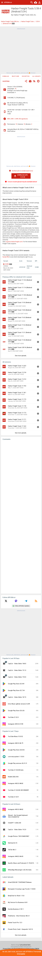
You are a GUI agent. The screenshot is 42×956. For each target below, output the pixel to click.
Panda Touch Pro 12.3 (15, 922)
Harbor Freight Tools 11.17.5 (17, 413)
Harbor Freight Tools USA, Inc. (25, 15)
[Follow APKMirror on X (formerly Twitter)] (6, 601)
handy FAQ (6, 257)
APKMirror (8, 2)
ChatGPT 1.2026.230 (14, 823)
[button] (26, 81)
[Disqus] (21, 517)
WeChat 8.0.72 (12, 843)
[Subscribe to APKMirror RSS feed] (36, 601)
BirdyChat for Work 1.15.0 (16, 896)
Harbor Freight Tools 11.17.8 (17, 406)
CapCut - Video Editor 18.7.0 (17, 697)
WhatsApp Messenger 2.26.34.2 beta (19, 870)
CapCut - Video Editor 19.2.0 (17, 829)
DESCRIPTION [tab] (25, 76)
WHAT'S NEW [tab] (15, 76)
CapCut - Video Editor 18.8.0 (17, 663)
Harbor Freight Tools (27, 21)
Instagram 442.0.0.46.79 (15, 743)
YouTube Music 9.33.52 (15, 736)
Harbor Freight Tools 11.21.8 (17, 372)
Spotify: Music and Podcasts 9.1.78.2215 (21, 863)
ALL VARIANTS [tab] (36, 76)
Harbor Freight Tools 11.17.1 (17, 419)
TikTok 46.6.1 (12, 850)
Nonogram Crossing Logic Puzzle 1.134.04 (21, 889)
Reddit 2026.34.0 (13, 777)
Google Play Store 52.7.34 (16, 690)
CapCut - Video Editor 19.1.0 (17, 670)
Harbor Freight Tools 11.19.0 (17, 386)
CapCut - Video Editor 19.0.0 (17, 677)
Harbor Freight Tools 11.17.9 (17, 399)
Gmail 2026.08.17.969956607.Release (20, 882)
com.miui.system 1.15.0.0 (16, 756)
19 (16, 124)
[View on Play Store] (30, 81)
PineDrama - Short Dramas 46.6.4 (18, 916)
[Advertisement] (21, 51)
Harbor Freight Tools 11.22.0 (17, 366)
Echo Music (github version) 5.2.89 (19, 704)
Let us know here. (25, 945)
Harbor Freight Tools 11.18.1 (17, 392)
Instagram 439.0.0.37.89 (15, 724)
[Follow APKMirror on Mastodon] (16, 601)
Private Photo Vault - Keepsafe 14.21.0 (20, 929)
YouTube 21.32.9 (13, 797)
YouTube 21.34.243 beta (15, 770)
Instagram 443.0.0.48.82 (15, 783)
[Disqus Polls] (21, 466)
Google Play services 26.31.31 (17, 763)
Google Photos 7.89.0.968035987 (18, 836)
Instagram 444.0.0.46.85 (15, 856)
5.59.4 (38, 21)
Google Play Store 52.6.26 (16, 710)
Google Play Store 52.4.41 (16, 684)
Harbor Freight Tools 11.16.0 (17, 426)
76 (15, 88)
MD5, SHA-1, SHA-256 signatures (17, 119)
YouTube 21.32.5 (13, 717)
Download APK (22, 176)
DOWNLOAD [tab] (5, 76)
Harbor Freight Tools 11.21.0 (17, 379)
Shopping (6, 81)
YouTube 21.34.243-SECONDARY (18, 790)
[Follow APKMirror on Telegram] (26, 601)
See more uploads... (21, 355)
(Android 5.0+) (7, 23)
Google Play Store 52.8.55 (16, 750)
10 (24, 124)
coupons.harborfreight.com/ (14, 241)
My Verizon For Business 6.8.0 (17, 902)
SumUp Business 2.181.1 (16, 909)
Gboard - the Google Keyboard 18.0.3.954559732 (18, 816)
